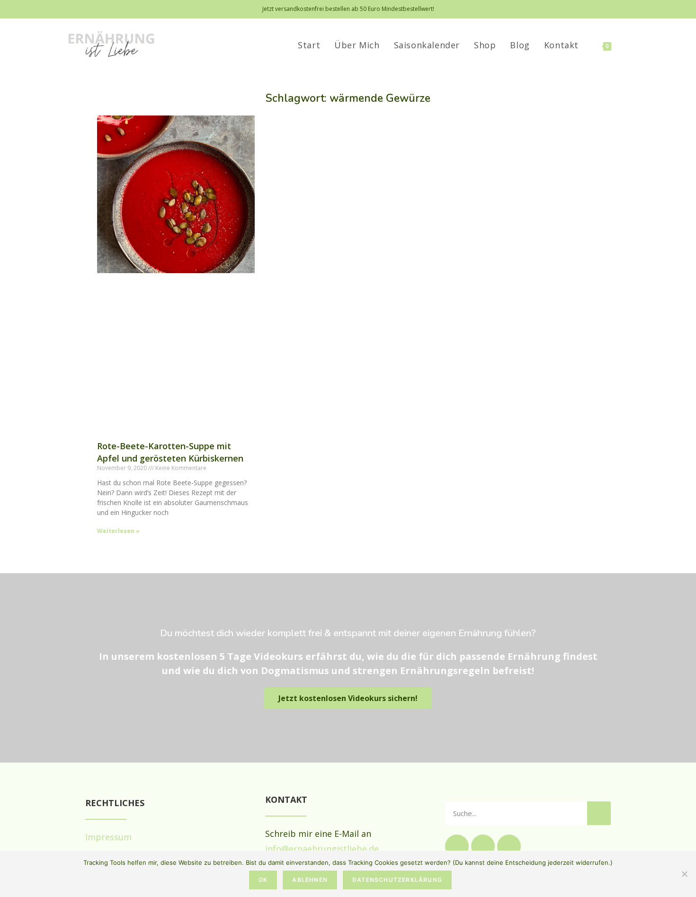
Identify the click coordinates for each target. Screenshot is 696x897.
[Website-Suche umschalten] (628, 44)
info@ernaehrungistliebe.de (322, 848)
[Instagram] (457, 846)
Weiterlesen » (118, 531)
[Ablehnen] (684, 874)
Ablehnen (310, 879)
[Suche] (599, 813)
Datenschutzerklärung (397, 879)
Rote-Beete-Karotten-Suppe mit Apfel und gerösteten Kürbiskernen (170, 451)
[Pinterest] (509, 846)
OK (263, 879)
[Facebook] (483, 846)
